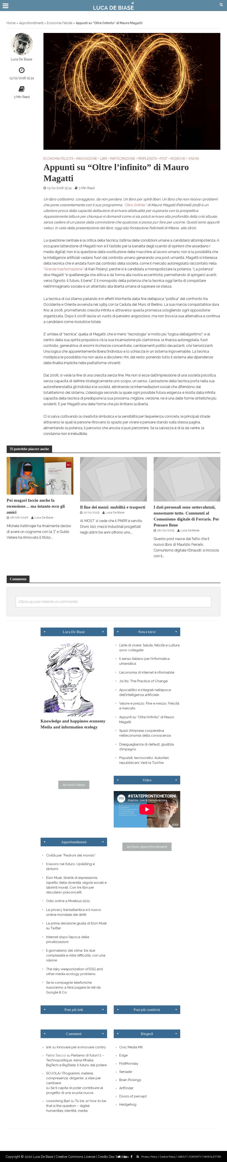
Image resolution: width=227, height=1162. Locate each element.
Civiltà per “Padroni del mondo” (71, 855)
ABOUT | (183, 1156)
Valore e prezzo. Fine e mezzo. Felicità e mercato (149, 705)
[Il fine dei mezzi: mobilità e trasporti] (113, 479)
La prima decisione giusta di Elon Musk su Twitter (76, 925)
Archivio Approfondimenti (147, 847)
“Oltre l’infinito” (135, 205)
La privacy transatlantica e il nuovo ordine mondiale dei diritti (73, 912)
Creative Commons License (75, 1156)
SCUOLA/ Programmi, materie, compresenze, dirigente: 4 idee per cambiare (73, 1078)
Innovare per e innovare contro (81, 1047)
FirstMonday (128, 1064)
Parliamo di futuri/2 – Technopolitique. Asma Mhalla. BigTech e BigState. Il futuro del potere (76, 1060)
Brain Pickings (130, 1080)
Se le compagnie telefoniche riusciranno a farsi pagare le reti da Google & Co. (73, 987)
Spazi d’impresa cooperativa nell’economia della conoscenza (145, 733)
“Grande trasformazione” (63, 269)
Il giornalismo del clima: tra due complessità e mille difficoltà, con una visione (75, 955)
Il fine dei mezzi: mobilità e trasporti (112, 507)
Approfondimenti (31, 23)
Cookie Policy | (168, 1156)
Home (11, 23)
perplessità (147, 158)
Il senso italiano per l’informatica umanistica (144, 661)
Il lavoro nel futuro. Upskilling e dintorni (70, 866)
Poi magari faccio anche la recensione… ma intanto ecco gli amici (36, 506)
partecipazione (122, 158)
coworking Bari (58, 1101)
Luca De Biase (21, 59)
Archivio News (74, 785)
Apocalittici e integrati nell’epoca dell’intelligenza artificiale (145, 692)
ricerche (177, 158)
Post (164, 158)
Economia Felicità (59, 23)
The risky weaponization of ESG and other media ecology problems (74, 971)
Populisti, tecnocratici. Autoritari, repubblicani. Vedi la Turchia (144, 760)
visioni (193, 158)
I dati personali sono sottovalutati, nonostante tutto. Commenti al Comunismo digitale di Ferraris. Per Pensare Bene (186, 516)
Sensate (125, 1072)
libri (103, 158)
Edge (123, 1055)
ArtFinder (126, 1088)
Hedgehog (127, 1104)
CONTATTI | (196, 1156)
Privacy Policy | (150, 1156)
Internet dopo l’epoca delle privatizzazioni (67, 939)
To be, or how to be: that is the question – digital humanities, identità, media (76, 1106)
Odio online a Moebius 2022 (68, 901)
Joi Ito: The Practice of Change (143, 681)
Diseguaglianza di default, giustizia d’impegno (146, 746)
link (48, 1047)
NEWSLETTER (212, 1156)
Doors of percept (133, 1096)
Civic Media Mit (131, 1047)
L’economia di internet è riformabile (146, 672)
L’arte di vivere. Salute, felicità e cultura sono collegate (149, 647)
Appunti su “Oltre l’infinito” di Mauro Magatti (146, 719)
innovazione (86, 158)
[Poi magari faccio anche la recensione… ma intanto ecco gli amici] (40, 475)
